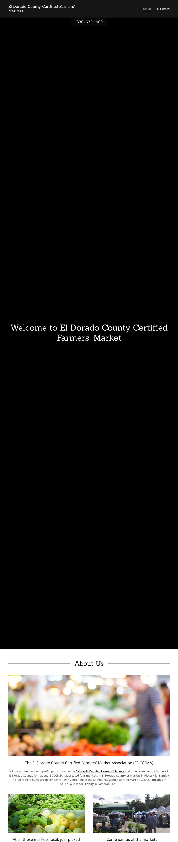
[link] (47, 11)
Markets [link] (163, 9)
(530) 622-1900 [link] (89, 21)
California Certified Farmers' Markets (100, 771)
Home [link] (147, 9)
